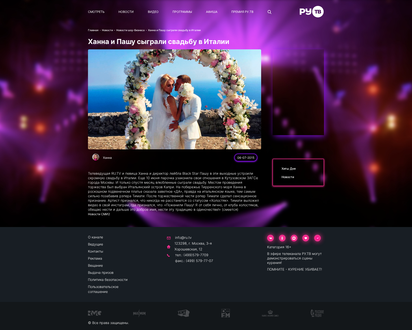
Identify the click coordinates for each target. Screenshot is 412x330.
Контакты (95, 251)
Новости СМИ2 (99, 214)
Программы (182, 12)
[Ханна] (95, 157)
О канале (95, 237)
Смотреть (96, 12)
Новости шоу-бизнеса (130, 30)
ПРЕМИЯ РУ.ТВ (242, 12)
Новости (126, 12)
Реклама (95, 258)
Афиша (211, 12)
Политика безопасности (108, 279)
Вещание (95, 265)
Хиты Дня (289, 168)
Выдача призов (101, 272)
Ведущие (95, 244)
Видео (153, 12)
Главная (93, 30)
